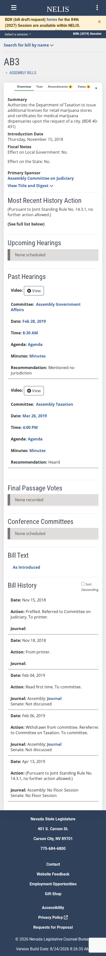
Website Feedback (53, 874)
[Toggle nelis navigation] (14, 7)
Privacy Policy (51, 917)
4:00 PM (30, 427)
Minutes (37, 356)
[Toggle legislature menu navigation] (97, 7)
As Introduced (26, 567)
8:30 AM (30, 333)
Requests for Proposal (53, 927)
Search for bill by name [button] (27, 45)
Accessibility (53, 907)
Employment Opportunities (53, 884)
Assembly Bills (22, 72)
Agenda (35, 344)
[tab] (24, 87)
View (36, 290)
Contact (53, 864)
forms (52, 19)
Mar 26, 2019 (34, 416)
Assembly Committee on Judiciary (41, 178)
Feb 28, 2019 (34, 321)
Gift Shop (53, 893)
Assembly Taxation (54, 404)
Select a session (17, 34)
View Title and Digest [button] (29, 185)
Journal (54, 698)
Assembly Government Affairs (46, 307)
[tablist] (53, 446)
